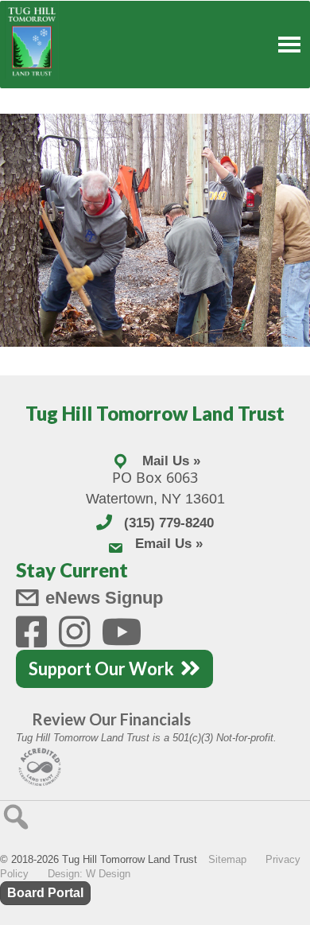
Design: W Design (89, 874)
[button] (16, 817)
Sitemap (227, 859)
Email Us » (169, 543)
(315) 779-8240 (169, 523)
